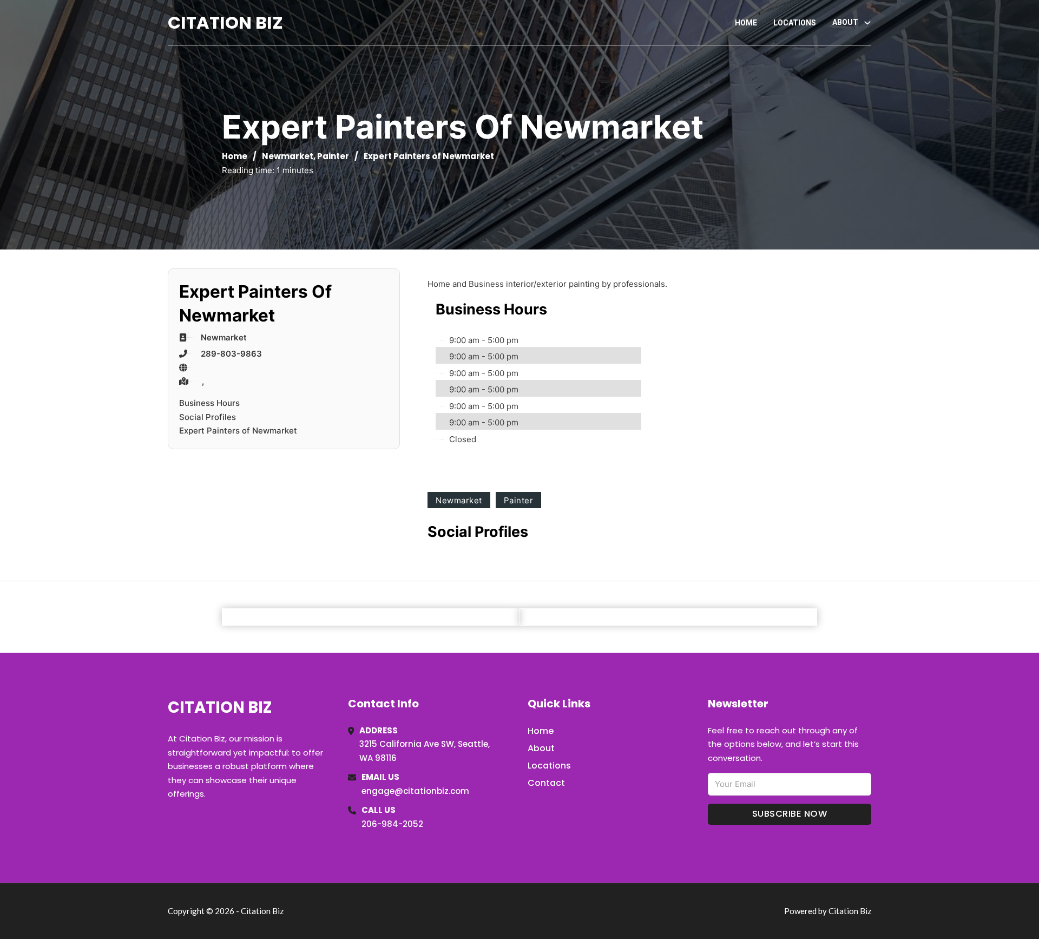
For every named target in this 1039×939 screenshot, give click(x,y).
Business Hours (209, 403)
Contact (546, 783)
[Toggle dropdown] (867, 23)
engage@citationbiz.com (415, 791)
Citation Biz (225, 22)
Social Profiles (207, 417)
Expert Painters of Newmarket (238, 430)
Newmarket (287, 156)
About (541, 748)
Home (746, 22)
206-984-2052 (392, 824)
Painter (333, 156)
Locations (794, 22)
